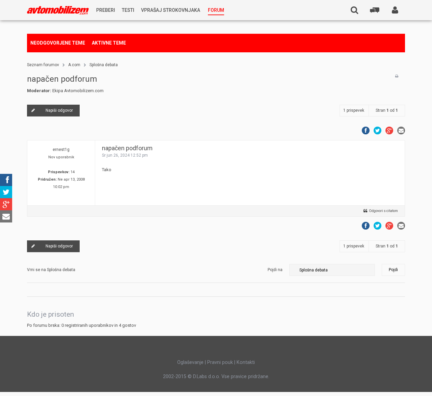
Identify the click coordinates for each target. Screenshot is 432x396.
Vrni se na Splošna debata (51, 269)
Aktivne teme (109, 43)
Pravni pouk (220, 362)
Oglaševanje (190, 362)
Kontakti (246, 362)
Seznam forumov (43, 64)
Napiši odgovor (59, 110)
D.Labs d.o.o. (206, 376)
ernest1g (61, 149)
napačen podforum (62, 79)
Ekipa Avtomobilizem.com (78, 90)
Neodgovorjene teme (57, 43)
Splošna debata (103, 64)
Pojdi (393, 269)
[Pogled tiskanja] (396, 76)
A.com (74, 64)
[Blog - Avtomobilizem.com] (58, 10)
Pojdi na (275, 269)
